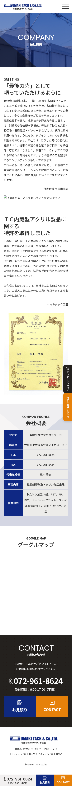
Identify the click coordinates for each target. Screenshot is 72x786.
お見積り (19, 709)
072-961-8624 (46, 455)
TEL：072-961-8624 (22, 754)
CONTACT (52, 709)
